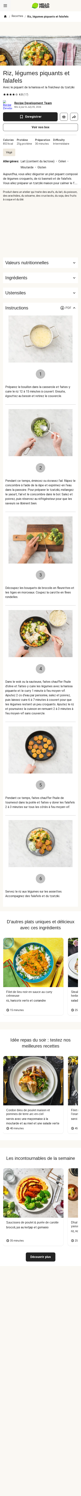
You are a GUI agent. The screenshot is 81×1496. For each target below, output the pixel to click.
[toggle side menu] (5, 5)
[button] (40, 278)
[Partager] (74, 117)
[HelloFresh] (40, 5)
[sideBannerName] (40, 229)
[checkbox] (4, 94)
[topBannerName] (40, 29)
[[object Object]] (64, 117)
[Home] (5, 16)
